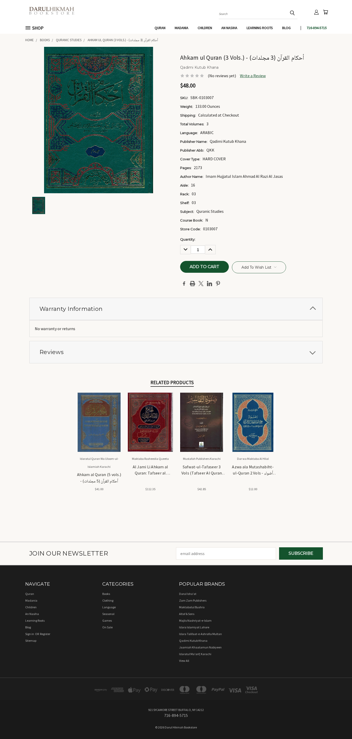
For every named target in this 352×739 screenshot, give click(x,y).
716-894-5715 (317, 27)
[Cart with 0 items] (325, 12)
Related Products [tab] (172, 382)
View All (184, 661)
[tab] (176, 309)
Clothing (107, 600)
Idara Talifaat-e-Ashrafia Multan (200, 634)
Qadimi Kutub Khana (193, 641)
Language (109, 607)
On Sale (107, 627)
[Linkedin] (209, 283)
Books (106, 594)
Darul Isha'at (187, 594)
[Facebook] (184, 283)
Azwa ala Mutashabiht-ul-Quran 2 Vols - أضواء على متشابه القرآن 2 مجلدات (253, 470)
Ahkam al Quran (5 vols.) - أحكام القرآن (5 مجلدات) (99, 477)
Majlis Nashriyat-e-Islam (195, 620)
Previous (337, 723)
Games (107, 620)
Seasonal (108, 614)
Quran (160, 27)
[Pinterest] (218, 283)
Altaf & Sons (186, 614)
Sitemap (30, 641)
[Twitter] (201, 283)
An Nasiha (229, 27)
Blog (286, 27)
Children (205, 27)
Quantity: (187, 239)
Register (45, 634)
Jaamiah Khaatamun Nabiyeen (200, 647)
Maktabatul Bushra (192, 607)
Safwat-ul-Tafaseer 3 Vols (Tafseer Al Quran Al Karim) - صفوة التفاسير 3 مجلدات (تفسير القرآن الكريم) (201, 470)
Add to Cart (99, 427)
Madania (181, 27)
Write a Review (253, 75)
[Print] (192, 283)
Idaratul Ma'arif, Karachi (195, 654)
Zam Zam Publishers (192, 600)
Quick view (99, 416)
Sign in (30, 634)
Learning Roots (260, 27)
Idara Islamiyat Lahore (194, 627)
